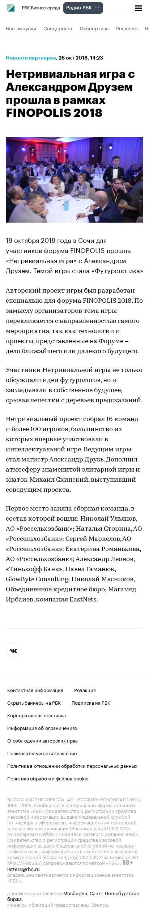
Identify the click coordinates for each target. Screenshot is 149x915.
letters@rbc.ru (23, 868)
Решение (126, 28)
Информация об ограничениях (42, 727)
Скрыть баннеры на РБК (34, 702)
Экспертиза (94, 28)
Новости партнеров (31, 57)
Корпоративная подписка (36, 714)
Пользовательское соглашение (42, 752)
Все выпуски (21, 28)
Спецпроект (58, 28)
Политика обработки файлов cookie (48, 778)
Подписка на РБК (91, 702)
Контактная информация (35, 689)
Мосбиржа (75, 892)
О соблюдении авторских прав (42, 740)
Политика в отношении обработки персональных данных (72, 765)
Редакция (85, 689)
